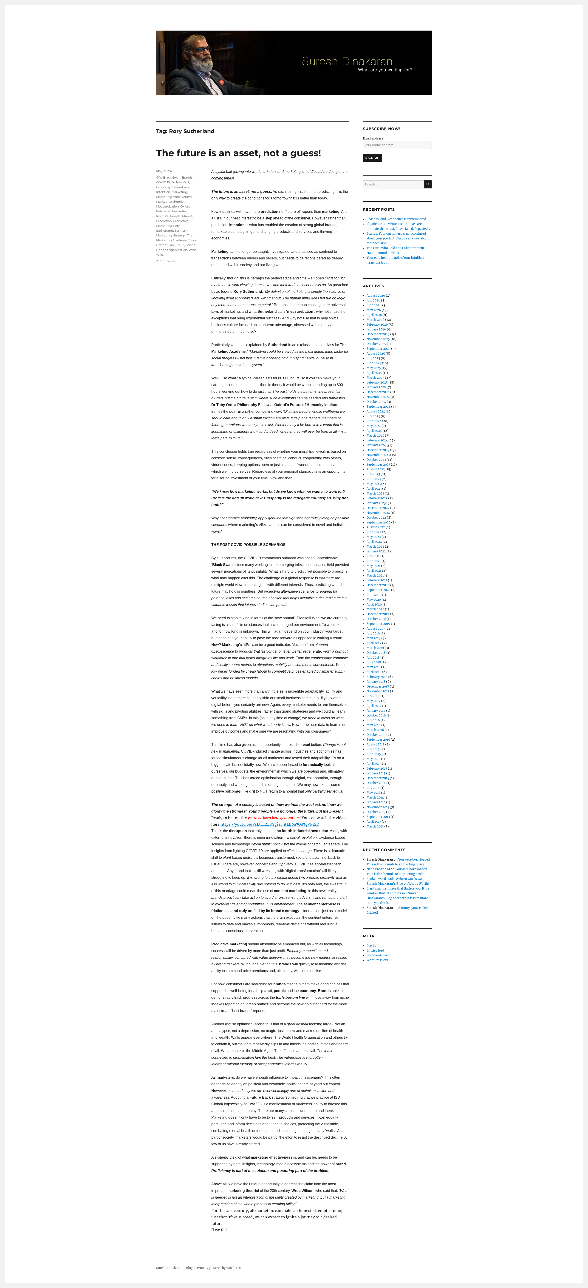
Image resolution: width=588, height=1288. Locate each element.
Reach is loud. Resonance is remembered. (397, 219)
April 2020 (374, 604)
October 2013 (376, 812)
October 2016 (376, 715)
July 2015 (373, 749)
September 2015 (378, 740)
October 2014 (376, 783)
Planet (187, 216)
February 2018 (377, 677)
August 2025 (376, 353)
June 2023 (374, 479)
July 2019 (373, 633)
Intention (163, 192)
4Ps (159, 177)
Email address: (373, 138)
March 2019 (375, 648)
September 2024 (378, 407)
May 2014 (373, 793)
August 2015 (375, 744)
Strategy (179, 235)
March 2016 (375, 730)
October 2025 (376, 344)
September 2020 (378, 590)
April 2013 (374, 822)
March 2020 (375, 609)
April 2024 (374, 431)
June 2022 (374, 532)
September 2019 (378, 624)
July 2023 (373, 474)
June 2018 (374, 662)
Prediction (164, 221)
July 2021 (373, 556)
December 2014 (378, 778)
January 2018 (376, 682)
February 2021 (377, 580)
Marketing (179, 192)
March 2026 (375, 320)
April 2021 (374, 571)
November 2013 (378, 807)
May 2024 (374, 426)
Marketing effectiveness (174, 197)
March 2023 (375, 493)
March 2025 (375, 378)
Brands (187, 177)
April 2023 (374, 489)
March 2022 (375, 547)
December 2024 (378, 392)
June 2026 (374, 305)
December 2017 (378, 686)
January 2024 (376, 445)
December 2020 (378, 585)
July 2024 (373, 416)
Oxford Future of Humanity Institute (173, 211)
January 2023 (376, 503)
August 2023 (376, 469)
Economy (163, 187)
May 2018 (373, 667)
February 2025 (377, 382)
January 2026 (376, 329)
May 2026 (374, 310)
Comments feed (378, 955)
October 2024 (376, 402)
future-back (180, 187)
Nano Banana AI (378, 869)
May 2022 (374, 537)
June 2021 (374, 561)
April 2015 (374, 764)
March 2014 (375, 797)
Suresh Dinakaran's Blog (174, 1268)
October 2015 (376, 735)
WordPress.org (377, 960)
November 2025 (378, 339)
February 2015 (377, 769)
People (175, 216)
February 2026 (377, 325)
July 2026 (373, 300)
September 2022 (378, 522)
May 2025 (374, 368)
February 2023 (377, 498)
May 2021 (373, 566)
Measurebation (167, 206)
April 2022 (374, 542)
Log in (371, 946)
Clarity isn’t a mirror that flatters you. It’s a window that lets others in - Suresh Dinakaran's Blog (398, 893)
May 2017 (373, 701)
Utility (180, 245)
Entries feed (375, 950)
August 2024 (376, 411)
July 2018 (373, 658)
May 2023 (374, 484)
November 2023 (378, 455)
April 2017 (374, 706)
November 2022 (378, 513)
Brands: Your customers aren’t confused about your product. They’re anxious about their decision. (398, 238)
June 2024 (374, 421)
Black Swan (172, 177)
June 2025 (374, 363)
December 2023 (378, 450)
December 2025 (378, 334)
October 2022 (376, 518)
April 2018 (374, 672)
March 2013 (375, 826)
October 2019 (376, 619)
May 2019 (374, 638)
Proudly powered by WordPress (219, 1268)
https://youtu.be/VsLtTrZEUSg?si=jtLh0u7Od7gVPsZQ (269, 824)
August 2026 (376, 296)
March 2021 (375, 575)
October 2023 (376, 460)
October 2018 (376, 653)
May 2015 (373, 759)
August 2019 (376, 629)
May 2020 (374, 600)
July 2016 (373, 720)
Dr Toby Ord (180, 182)
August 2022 (376, 527)
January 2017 (376, 711)
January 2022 (376, 551)
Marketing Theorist (170, 201)
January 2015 (376, 773)
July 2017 (373, 696)
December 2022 (378, 508)
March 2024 (375, 436)
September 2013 (378, 817)
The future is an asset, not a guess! (238, 153)
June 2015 (374, 754)
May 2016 (374, 725)
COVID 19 (163, 182)
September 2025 (378, 349)
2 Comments (165, 261)
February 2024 (377, 440)
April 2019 (374, 643)
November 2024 (378, 397)
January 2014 (376, 802)
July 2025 (373, 358)
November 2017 (378, 691)
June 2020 (374, 595)
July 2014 (373, 788)
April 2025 (374, 373)
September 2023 (378, 464)
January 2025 (376, 387)
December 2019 (378, 614)
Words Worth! (418, 884)
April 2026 (374, 315)
